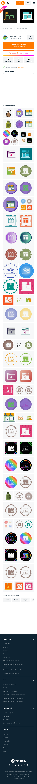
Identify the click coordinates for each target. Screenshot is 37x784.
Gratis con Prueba (18, 45)
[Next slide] (29, 750)
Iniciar (28, 3)
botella (16, 750)
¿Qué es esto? (21, 67)
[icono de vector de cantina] (13, 123)
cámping (25, 750)
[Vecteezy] (3, 3)
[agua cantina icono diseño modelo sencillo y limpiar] (8, 112)
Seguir (30, 38)
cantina (7, 750)
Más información (9, 71)
